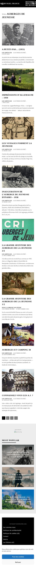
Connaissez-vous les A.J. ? (17, 395)
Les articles (7, 52)
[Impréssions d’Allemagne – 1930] (18, 80)
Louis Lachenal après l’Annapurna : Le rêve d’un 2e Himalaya (18, 455)
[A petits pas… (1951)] (18, 34)
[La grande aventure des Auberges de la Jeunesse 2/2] (18, 230)
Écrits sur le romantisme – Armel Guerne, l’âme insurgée (18, 477)
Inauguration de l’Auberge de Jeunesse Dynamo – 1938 (15, 194)
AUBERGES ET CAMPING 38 (16, 350)
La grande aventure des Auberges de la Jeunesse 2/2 (17, 248)
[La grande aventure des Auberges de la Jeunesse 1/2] (18, 283)
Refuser (18, 562)
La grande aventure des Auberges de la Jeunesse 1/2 (17, 301)
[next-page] (16, 418)
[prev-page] (27, 448)
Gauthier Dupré (19, 52)
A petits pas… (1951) (13, 49)
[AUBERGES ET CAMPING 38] (18, 334)
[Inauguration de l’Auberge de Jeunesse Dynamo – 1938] (18, 176)
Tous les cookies (18, 557)
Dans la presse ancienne (11, 307)
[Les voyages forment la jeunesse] (18, 128)
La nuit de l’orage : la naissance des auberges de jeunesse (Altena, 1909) (18, 499)
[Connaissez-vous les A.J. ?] (18, 380)
